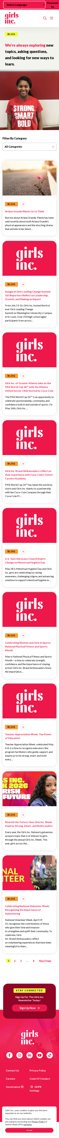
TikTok (49, 1055)
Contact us (12, 1070)
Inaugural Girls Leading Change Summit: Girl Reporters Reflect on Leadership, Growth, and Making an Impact (28, 295)
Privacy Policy (38, 1070)
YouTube (39, 1055)
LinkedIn (29, 1055)
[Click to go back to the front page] (23, 18)
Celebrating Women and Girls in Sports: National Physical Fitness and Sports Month (28, 646)
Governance (13, 1086)
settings (27, 1124)
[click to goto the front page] (29, 1037)
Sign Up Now (28, 1008)
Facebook (9, 1055)
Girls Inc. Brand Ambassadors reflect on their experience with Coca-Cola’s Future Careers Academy (29, 474)
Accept (29, 1130)
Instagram (19, 1055)
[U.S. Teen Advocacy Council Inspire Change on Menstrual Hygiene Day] (29, 525)
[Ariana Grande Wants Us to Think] (29, 191)
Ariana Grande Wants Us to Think (24, 211)
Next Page (45, 960)
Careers (10, 1078)
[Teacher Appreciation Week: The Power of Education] (29, 701)
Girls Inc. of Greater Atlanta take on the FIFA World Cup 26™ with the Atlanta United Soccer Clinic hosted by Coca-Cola (29, 387)
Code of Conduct (40, 1078)
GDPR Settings (35, 1088)
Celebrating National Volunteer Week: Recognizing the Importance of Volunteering (27, 909)
